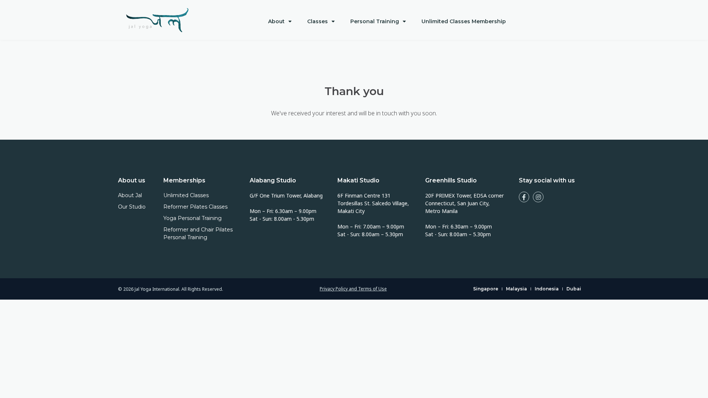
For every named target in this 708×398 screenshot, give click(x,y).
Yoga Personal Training (192, 218)
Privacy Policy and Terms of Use (353, 289)
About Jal (130, 195)
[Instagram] (538, 197)
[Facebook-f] (524, 197)
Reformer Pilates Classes (195, 206)
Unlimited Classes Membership (463, 21)
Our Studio (132, 206)
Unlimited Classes (186, 195)
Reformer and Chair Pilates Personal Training (198, 233)
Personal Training (374, 21)
